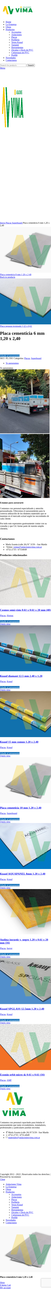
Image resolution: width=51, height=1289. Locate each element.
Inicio (3, 223)
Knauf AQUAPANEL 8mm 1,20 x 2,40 (22, 873)
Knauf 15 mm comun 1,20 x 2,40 (19, 741)
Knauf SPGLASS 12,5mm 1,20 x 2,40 (22, 1008)
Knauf (9, 681)
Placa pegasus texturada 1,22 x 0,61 (16, 326)
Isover (9, 948)
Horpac (10, 615)
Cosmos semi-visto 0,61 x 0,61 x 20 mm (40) (25, 610)
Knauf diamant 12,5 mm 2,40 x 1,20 (21, 676)
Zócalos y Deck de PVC (22, 50)
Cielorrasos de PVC (20, 52)
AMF (9, 1080)
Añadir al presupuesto (10, 356)
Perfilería (15, 40)
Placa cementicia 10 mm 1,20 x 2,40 (20, 807)
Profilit (14, 55)
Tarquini (15, 45)
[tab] (28, 363)
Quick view (5, 624)
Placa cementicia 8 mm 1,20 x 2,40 (15, 274)
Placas (14, 37)
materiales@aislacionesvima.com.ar (24, 1137)
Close (2, 1179)
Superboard (17, 223)
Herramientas (17, 47)
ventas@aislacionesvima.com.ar (27, 547)
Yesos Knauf (17, 42)
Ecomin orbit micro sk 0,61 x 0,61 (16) (22, 1074)
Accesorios (16, 32)
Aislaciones (16, 34)
